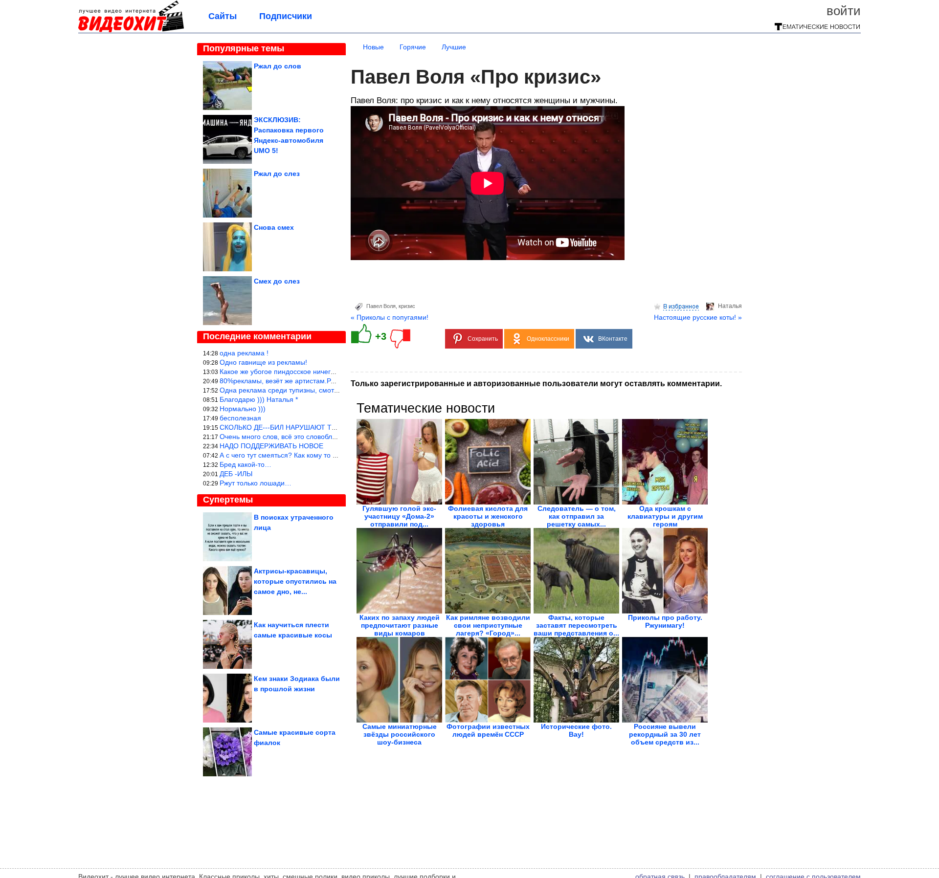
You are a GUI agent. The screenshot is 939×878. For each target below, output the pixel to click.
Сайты (222, 16)
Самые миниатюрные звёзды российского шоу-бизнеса (399, 734)
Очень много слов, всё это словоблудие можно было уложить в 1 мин (331, 436)
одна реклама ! (244, 353)
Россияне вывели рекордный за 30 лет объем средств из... (665, 734)
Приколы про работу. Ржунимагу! (665, 621)
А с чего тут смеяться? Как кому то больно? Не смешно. (310, 455)
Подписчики (285, 16)
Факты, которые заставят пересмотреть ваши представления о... (576, 625)
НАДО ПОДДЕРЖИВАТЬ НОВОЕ (271, 446)
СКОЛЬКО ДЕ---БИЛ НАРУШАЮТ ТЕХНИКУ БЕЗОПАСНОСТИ (318, 427)
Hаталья (730, 306)
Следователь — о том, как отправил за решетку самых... (576, 516)
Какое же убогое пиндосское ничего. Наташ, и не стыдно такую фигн (330, 371)
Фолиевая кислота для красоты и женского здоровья (488, 516)
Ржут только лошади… (255, 483)
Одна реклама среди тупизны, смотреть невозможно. (305, 390)
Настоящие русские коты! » (698, 317)
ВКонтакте (612, 338)
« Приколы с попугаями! (389, 317)
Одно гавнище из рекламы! (263, 362)
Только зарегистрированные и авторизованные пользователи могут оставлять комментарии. (536, 383)
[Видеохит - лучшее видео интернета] (131, 30)
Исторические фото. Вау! (576, 730)
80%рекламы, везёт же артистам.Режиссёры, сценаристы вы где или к (332, 381)
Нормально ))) (243, 409)
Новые (373, 47)
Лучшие (454, 47)
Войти (844, 10)
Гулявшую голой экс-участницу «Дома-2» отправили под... (399, 516)
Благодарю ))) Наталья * (259, 399)
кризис (407, 306)
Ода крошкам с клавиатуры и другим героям (665, 516)
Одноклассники (548, 338)
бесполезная (240, 418)
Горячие (413, 47)
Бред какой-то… (245, 464)
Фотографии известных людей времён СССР (488, 730)
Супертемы (228, 500)
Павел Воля (381, 306)
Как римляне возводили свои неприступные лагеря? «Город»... (488, 625)
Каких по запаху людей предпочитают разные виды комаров (399, 625)
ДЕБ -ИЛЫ (236, 474)
